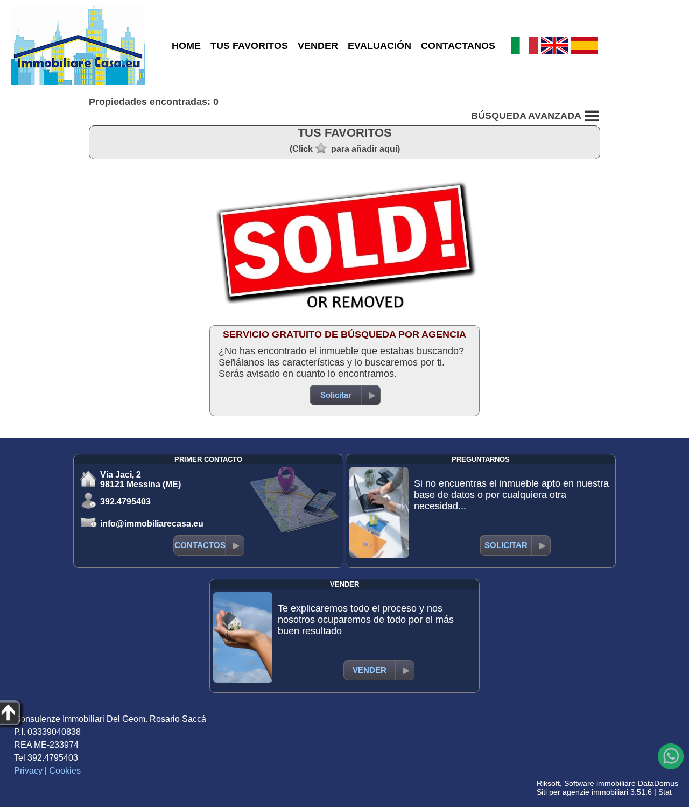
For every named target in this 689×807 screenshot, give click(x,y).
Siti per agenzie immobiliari (582, 792)
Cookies (65, 770)
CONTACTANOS (458, 45)
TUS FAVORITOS (249, 45)
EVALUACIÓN (379, 45)
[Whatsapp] (671, 756)
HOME (186, 45)
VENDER (318, 45)
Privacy (28, 770)
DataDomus (658, 783)
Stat (665, 792)
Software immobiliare (600, 783)
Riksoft (548, 783)
